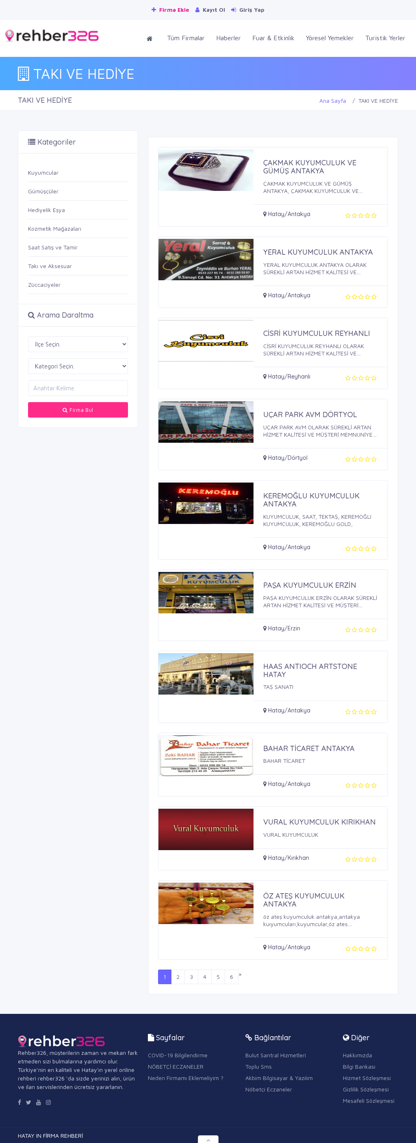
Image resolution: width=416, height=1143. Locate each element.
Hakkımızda (357, 1055)
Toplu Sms (258, 1066)
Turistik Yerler (385, 37)
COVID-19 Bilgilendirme (178, 1055)
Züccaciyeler (44, 284)
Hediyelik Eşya (46, 209)
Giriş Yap (251, 9)
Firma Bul (80, 410)
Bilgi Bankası (359, 1066)
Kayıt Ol (213, 9)
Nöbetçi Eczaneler (268, 1089)
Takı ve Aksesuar (50, 265)
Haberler (228, 37)
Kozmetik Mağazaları (54, 228)
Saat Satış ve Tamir (53, 247)
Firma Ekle (173, 9)
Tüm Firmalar (186, 37)
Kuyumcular (43, 172)
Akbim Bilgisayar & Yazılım (279, 1077)
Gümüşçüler (43, 191)
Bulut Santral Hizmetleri (275, 1055)
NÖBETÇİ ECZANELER (176, 1066)
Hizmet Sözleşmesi (367, 1077)
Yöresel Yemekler (330, 37)
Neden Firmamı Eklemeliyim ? (185, 1077)
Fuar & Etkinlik (273, 37)
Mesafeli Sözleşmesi (368, 1100)
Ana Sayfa (332, 100)
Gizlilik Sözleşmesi (366, 1089)
